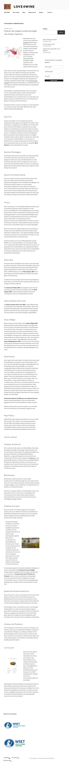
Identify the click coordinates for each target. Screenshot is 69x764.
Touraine (26, 42)
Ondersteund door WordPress (46, 758)
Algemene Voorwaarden (10, 713)
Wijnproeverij (32, 12)
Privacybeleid (33, 758)
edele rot (32, 458)
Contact (49, 12)
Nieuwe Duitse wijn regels (50, 39)
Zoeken (45, 28)
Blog (23, 12)
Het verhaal (16, 12)
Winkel (41, 12)
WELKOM (7, 12)
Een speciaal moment (49, 44)
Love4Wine (24, 6)
